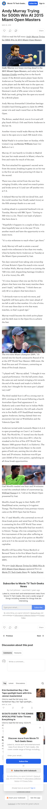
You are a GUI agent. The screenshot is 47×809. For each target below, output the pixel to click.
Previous (9, 636)
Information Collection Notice (25, 615)
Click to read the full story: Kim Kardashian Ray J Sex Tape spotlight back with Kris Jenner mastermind (16, 700)
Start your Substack (17, 798)
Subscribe (33, 3)
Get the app (35, 798)
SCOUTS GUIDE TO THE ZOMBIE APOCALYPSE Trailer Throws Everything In (17, 716)
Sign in (42, 3)
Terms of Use (35, 613)
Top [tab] (4, 683)
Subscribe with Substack (25, 770)
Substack (11, 804)
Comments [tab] (7, 653)
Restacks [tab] (17, 653)
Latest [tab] (11, 683)
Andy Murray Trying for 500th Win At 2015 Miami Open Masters (23, 38)
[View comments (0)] (10, 30)
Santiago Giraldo (9, 74)
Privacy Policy (27, 781)
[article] (23, 699)
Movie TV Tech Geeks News (14, 572)
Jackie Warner (37, 572)
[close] (40, 728)
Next (39, 636)
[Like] (4, 30)
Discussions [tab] (20, 683)
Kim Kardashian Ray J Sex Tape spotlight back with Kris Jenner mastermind (17, 693)
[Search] (42, 683)
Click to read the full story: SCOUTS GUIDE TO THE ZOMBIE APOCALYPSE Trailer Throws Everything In (17, 723)
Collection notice (23, 791)
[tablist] (12, 652)
